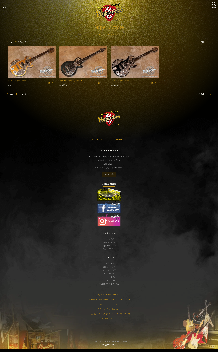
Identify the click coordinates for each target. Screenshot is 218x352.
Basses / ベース (109, 242)
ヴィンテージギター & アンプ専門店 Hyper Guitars (109, 341)
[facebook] (109, 207)
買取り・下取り (109, 267)
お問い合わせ (97, 139)
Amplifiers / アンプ (109, 245)
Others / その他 (109, 249)
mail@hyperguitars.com (112, 167)
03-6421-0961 (121, 139)
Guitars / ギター (109, 239)
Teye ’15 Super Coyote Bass (70, 80)
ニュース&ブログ (109, 270)
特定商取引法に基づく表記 (109, 284)
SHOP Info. (109, 174)
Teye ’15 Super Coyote (17, 80)
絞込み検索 (22, 42)
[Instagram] (109, 219)
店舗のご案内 (109, 263)
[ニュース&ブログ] (109, 194)
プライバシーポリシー (109, 277)
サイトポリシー (109, 280)
